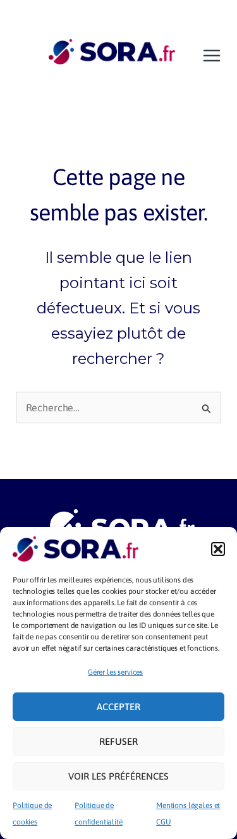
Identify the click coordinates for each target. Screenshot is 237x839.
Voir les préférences (118, 776)
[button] (218, 549)
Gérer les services (115, 672)
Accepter (118, 706)
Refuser (118, 741)
